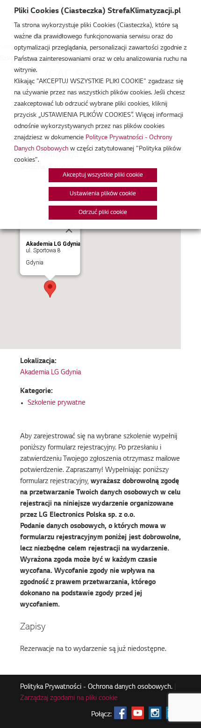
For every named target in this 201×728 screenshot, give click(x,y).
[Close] (69, 229)
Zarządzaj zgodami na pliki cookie (69, 698)
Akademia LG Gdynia (50, 373)
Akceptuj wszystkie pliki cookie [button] (103, 175)
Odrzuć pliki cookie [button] (103, 212)
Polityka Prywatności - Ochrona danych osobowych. (96, 687)
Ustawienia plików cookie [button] (103, 194)
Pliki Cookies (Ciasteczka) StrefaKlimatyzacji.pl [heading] (97, 11)
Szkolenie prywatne (57, 403)
